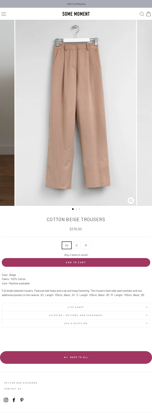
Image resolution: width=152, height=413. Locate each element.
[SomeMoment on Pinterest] (22, 400)
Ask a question (76, 323)
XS (66, 245)
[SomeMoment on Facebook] (14, 400)
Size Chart (76, 307)
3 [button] (80, 209)
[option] (76, 4)
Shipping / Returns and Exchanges (76, 315)
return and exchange (21, 383)
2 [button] (77, 209)
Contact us (13, 389)
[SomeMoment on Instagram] (6, 400)
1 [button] (73, 209)
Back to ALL (78, 357)
